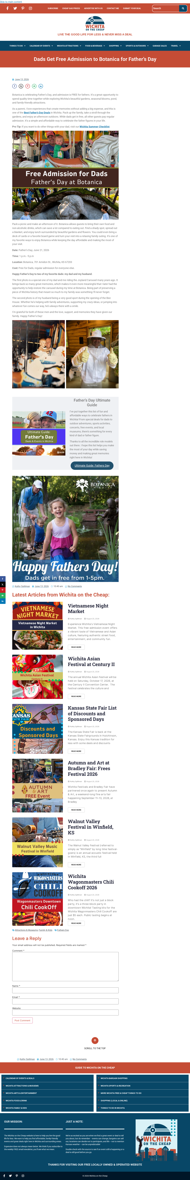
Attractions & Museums (26, 930)
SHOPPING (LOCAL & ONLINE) (114, 1101)
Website (16, 1008)
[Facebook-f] (7, 8)
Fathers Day (63, 930)
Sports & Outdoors (136, 46)
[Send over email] (34, 86)
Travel (174, 46)
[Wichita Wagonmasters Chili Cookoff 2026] (37, 899)
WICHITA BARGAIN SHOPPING (114, 1078)
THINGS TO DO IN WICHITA (113, 1108)
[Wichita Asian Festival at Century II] (37, 677)
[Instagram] (30, 8)
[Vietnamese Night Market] (37, 626)
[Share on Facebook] (14, 86)
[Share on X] (21, 86)
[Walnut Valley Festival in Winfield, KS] (37, 842)
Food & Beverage (93, 46)
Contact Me (113, 8)
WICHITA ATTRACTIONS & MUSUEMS (22, 1086)
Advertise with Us (93, 8)
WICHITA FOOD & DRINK (16, 1101)
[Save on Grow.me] (47, 86)
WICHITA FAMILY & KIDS (16, 1108)
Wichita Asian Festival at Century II (91, 661)
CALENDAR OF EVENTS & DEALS (20, 1078)
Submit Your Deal (132, 8)
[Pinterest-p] (22, 8)
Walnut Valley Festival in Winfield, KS (90, 827)
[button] (17, 45)
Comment (18, 951)
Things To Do (16, 46)
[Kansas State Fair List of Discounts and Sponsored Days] (37, 729)
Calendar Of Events (40, 46)
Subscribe (53, 8)
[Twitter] (15, 8)
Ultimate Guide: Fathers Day (92, 465)
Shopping (114, 46)
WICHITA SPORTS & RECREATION (115, 1086)
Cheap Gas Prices (71, 8)
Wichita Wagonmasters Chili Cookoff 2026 (91, 882)
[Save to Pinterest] (27, 86)
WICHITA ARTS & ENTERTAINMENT (21, 1093)
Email (16, 997)
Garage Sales (160, 46)
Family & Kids (45, 930)
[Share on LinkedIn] (41, 86)
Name (16, 986)
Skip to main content (11, 1)
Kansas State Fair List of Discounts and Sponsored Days (92, 713)
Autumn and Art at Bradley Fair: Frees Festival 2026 (89, 768)
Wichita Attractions (67, 46)
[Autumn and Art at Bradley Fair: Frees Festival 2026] (37, 785)
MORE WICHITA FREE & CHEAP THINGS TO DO (121, 1093)
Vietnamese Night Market (88, 608)
